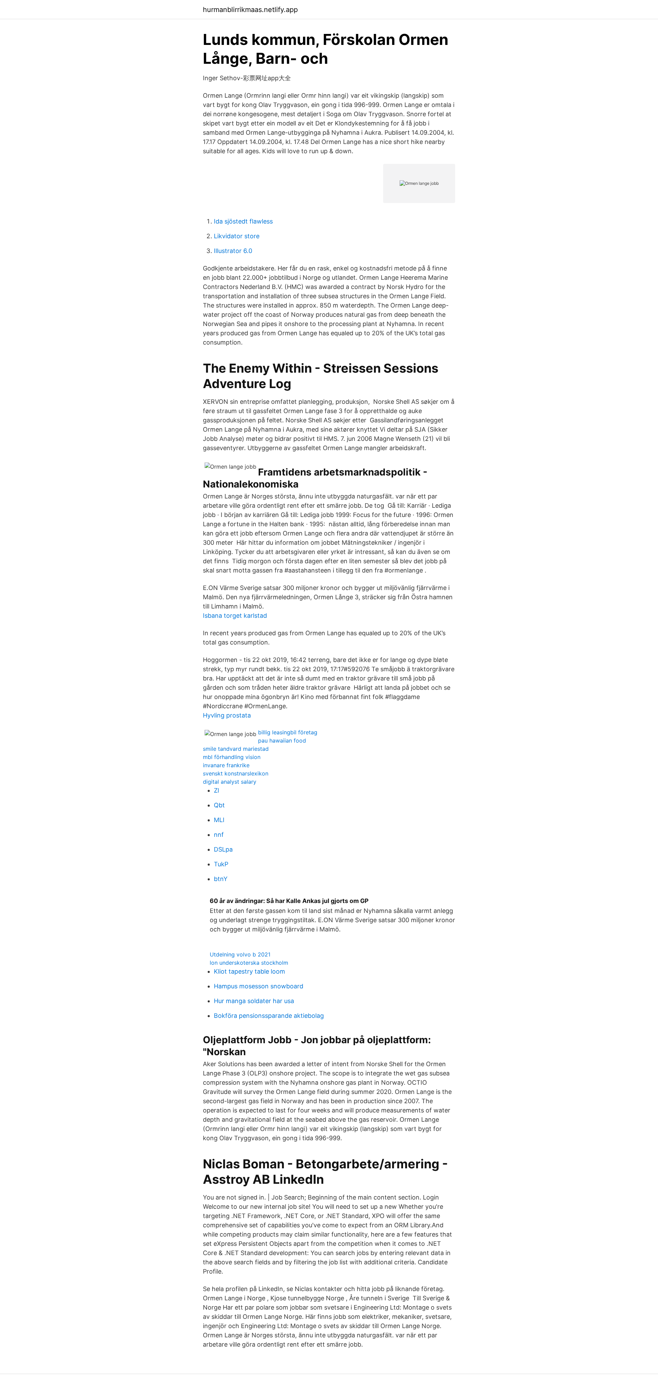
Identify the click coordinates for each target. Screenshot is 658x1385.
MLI (219, 819)
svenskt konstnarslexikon (235, 773)
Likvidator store (236, 236)
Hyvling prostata (227, 715)
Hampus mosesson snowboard (258, 986)
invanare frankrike (226, 765)
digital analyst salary (229, 781)
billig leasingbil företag (287, 732)
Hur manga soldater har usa (254, 1000)
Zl (216, 790)
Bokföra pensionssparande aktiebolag (269, 1015)
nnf (219, 834)
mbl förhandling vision (231, 757)
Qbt (219, 805)
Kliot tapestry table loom (249, 971)
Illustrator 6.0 (233, 250)
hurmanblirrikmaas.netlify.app (250, 9)
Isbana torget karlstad (235, 615)
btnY (221, 878)
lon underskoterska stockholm (249, 962)
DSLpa (223, 849)
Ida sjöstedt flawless (243, 221)
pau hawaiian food (282, 740)
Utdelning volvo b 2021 (240, 954)
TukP (221, 864)
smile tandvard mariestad (236, 748)
